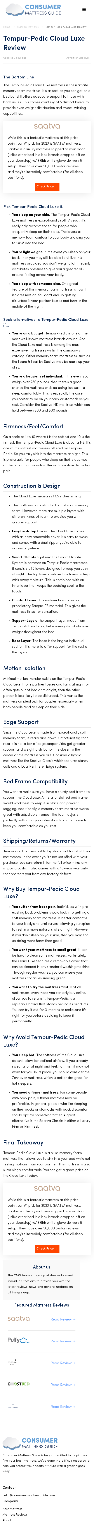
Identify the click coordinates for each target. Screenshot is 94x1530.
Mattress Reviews (27, 27)
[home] (32, 9)
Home (6, 27)
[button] (84, 9)
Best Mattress (12, 1509)
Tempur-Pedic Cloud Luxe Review (66, 27)
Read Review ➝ (63, 1319)
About (6, 1520)
